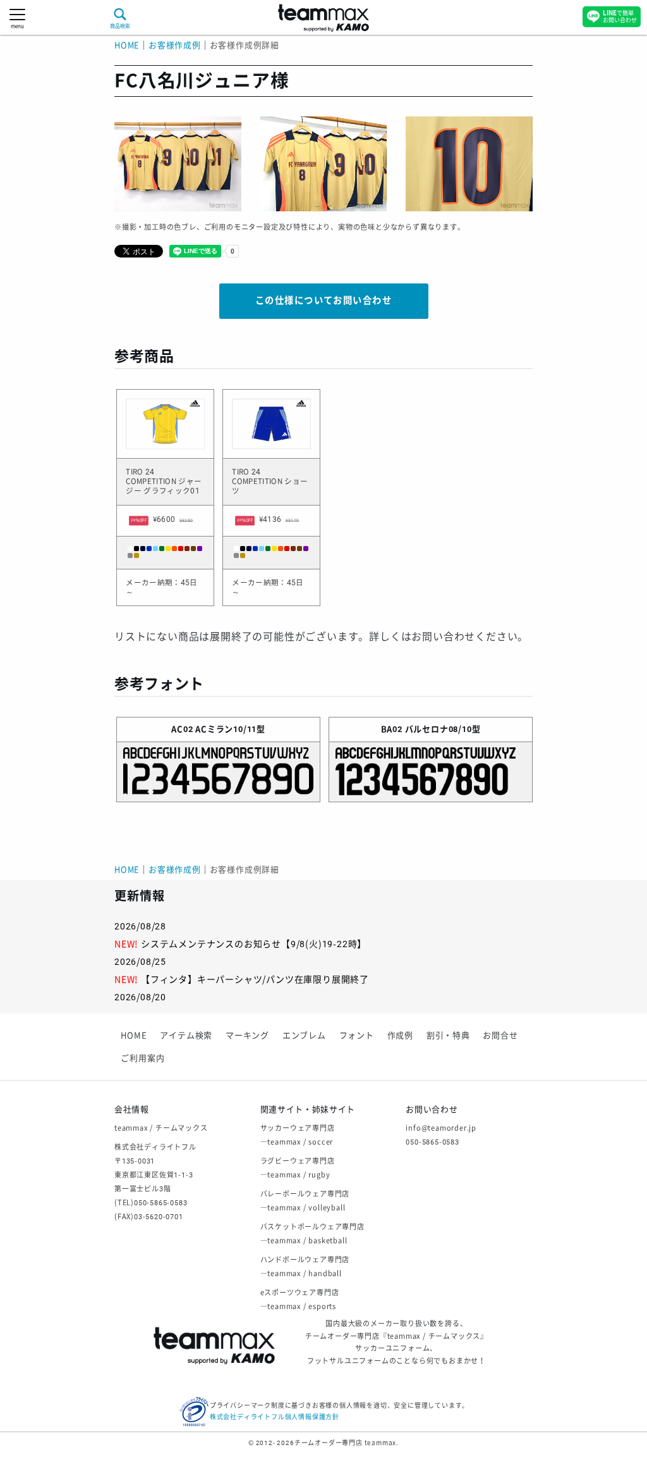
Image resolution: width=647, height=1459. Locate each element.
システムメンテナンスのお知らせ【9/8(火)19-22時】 (253, 944)
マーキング (247, 1035)
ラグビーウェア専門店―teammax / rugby (297, 1168)
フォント (356, 1035)
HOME (127, 45)
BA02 (391, 729)
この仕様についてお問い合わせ (323, 300)
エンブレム (304, 1035)
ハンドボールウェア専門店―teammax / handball (305, 1267)
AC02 (182, 729)
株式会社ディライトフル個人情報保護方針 (274, 1416)
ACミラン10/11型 (230, 729)
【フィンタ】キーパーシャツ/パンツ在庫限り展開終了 (255, 979)
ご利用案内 (142, 1058)
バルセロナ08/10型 (443, 729)
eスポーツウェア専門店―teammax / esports (299, 1300)
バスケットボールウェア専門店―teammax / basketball (312, 1234)
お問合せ (500, 1035)
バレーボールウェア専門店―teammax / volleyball (305, 1201)
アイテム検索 (186, 1035)
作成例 (400, 1035)
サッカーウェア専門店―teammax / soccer (297, 1135)
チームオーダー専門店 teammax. (346, 1442)
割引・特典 (448, 1035)
